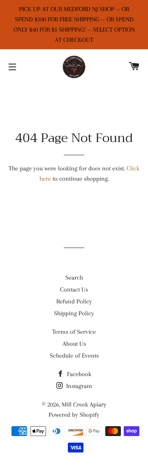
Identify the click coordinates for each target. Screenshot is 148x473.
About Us (74, 343)
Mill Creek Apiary (84, 404)
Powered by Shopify (74, 414)
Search (74, 277)
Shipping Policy (74, 313)
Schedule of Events (74, 355)
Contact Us (74, 289)
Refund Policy (74, 301)
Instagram (78, 386)
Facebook (78, 374)
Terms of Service (74, 331)
